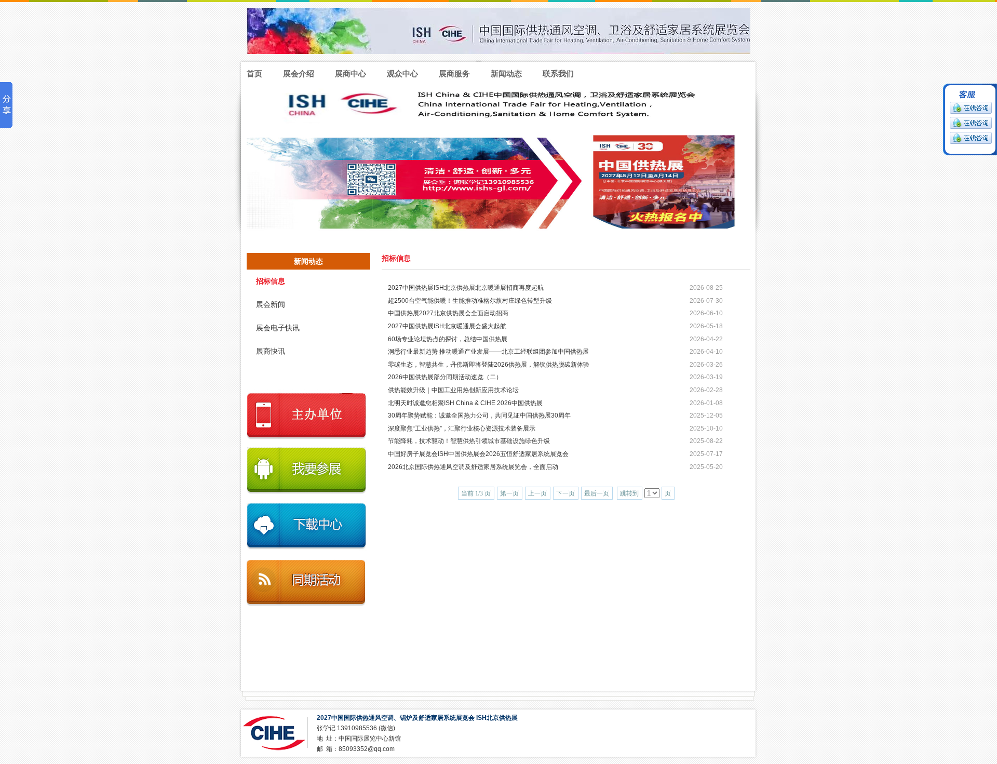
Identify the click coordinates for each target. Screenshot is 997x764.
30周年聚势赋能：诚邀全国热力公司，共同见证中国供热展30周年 (479, 415)
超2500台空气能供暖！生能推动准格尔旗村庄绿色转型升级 (470, 300)
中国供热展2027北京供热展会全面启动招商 (448, 313)
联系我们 (558, 73)
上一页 (537, 493)
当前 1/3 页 (476, 493)
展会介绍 (298, 73)
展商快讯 (270, 351)
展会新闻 (270, 305)
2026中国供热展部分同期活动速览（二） (445, 377)
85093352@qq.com (367, 749)
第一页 (509, 493)
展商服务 (454, 73)
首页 (254, 73)
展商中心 (350, 73)
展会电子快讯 (278, 328)
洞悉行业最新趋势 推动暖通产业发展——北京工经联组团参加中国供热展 (488, 351)
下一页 (565, 493)
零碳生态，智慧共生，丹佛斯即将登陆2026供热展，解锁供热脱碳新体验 (488, 364)
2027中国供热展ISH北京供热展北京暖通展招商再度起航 (466, 287)
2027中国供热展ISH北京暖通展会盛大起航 (447, 326)
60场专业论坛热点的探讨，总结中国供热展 (447, 339)
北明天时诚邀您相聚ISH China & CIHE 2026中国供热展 (465, 403)
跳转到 (629, 493)
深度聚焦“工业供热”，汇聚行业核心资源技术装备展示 (461, 428)
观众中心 (402, 73)
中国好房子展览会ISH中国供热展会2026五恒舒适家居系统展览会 (478, 454)
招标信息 (270, 281)
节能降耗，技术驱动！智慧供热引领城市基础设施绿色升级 (469, 441)
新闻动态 (506, 73)
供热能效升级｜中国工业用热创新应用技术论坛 (453, 390)
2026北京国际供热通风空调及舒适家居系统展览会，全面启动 (473, 467)
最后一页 (596, 493)
